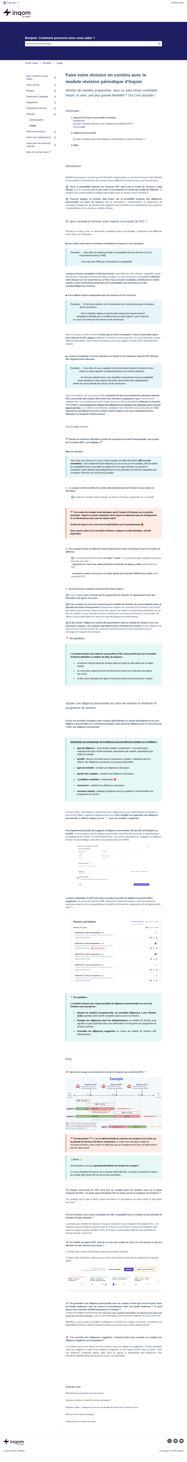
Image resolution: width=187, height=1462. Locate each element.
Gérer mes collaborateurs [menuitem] (38, 137)
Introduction (79, 121)
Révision (47, 63)
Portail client (178, 3)
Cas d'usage (79, 127)
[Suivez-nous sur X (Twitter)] (169, 1441)
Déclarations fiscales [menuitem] (36, 108)
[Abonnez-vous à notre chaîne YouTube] (181, 1441)
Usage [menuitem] (32, 125)
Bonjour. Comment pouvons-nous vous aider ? (60, 38)
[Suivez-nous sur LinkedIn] (175, 1441)
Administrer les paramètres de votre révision (85, 1393)
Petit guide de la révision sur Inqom (81, 1421)
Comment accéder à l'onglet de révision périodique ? (88, 1400)
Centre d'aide (31, 63)
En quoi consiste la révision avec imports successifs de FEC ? (103, 124)
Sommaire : (73, 111)
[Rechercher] (159, 43)
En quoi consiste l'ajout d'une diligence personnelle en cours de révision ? (109, 139)
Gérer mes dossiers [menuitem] (35, 131)
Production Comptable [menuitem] (37, 96)
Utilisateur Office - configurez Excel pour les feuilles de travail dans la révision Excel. (102, 1407)
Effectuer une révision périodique (80, 1414)
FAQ (75, 145)
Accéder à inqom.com (170, 13)
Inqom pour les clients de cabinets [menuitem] (38, 144)
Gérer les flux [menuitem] (32, 85)
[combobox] (91, 43)
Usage (59, 63)
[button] (55, 76)
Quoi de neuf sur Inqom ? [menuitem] (38, 152)
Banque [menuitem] (30, 91)
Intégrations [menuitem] (32, 102)
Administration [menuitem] (36, 120)
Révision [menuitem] (30, 114)
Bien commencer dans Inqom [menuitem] (37, 77)
